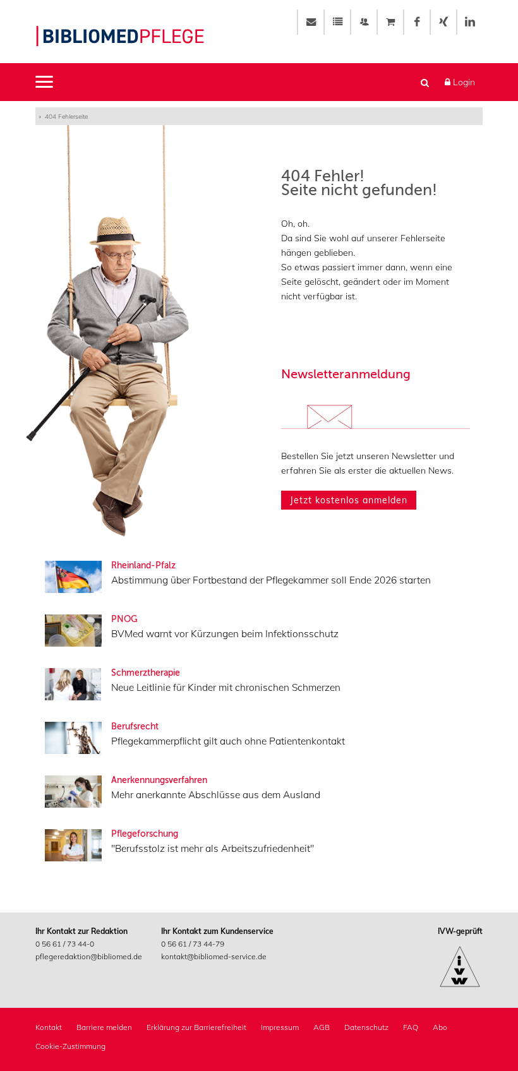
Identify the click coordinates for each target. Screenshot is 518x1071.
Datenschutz (366, 1027)
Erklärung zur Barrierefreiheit (196, 1027)
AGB (321, 1027)
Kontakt (48, 1027)
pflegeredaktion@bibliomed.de (88, 956)
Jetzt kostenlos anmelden (348, 500)
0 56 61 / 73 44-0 (64, 943)
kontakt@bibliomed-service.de (214, 956)
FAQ (410, 1027)
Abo (440, 1027)
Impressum (280, 1027)
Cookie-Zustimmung (70, 1046)
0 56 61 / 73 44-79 (192, 943)
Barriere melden (104, 1027)
